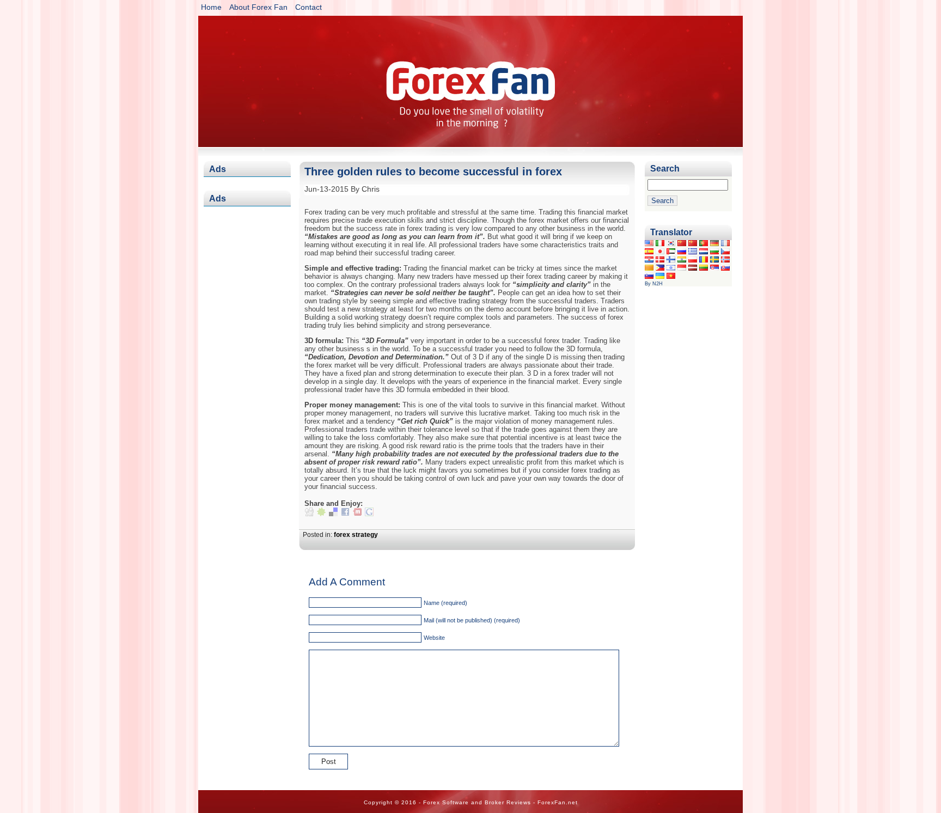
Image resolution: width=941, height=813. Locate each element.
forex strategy (356, 535)
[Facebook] (345, 514)
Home (211, 7)
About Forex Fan (258, 7)
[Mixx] (357, 514)
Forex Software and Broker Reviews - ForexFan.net (470, 75)
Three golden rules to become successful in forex (433, 172)
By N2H (654, 283)
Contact (308, 7)
